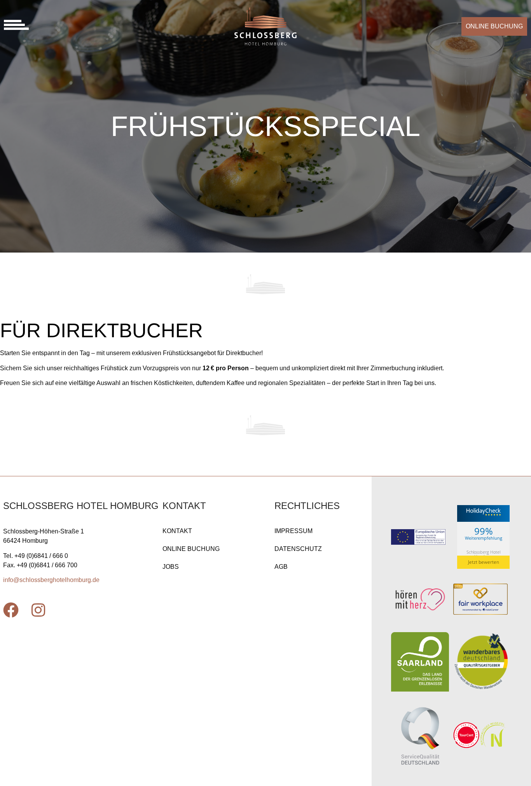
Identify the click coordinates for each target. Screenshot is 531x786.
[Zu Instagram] (38, 610)
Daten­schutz (298, 548)
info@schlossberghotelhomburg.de (51, 580)
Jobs (170, 566)
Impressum (293, 531)
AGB (281, 566)
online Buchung (191, 548)
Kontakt (177, 531)
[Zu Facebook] (11, 610)
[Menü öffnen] (16, 24)
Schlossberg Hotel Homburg (483, 554)
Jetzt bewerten (483, 562)
